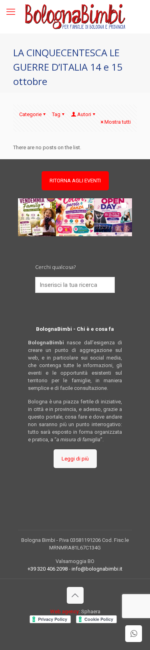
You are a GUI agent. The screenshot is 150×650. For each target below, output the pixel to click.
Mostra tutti (117, 122)
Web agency (64, 611)
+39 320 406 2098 (48, 569)
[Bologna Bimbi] (75, 16)
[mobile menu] (11, 12)
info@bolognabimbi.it (97, 569)
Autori (84, 114)
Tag (56, 114)
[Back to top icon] (75, 595)
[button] (37, 217)
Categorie (30, 114)
